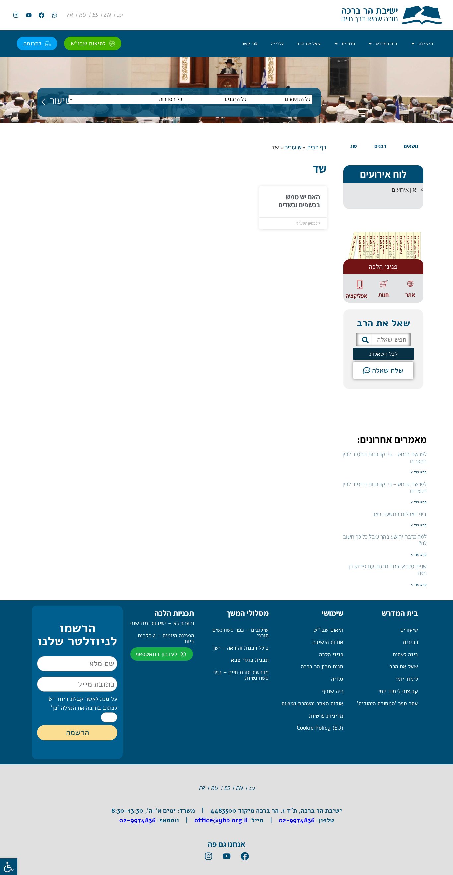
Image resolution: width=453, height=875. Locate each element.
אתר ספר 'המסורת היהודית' (387, 703)
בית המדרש (386, 43)
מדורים (348, 43)
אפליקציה (356, 295)
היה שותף (332, 691)
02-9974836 (297, 820)
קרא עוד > (419, 472)
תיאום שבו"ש (328, 630)
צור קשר (250, 43)
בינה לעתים (405, 654)
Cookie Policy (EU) (320, 728)
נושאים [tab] (411, 146)
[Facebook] (41, 15)
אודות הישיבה (327, 642)
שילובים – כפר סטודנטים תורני (240, 632)
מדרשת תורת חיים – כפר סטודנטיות (241, 675)
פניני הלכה (331, 654)
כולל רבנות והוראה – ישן (241, 648)
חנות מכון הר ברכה (322, 666)
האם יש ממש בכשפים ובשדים (299, 200)
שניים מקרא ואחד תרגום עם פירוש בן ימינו (388, 569)
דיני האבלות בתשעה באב (399, 514)
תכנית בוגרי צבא (250, 660)
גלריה (337, 679)
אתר (410, 294)
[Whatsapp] (54, 15)
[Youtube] (28, 15)
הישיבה (426, 43)
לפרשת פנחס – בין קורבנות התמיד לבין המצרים (385, 457)
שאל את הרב (309, 43)
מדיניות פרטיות (326, 715)
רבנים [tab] (380, 146)
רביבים (410, 642)
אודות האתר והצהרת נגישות (312, 703)
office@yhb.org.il (221, 820)
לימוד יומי (407, 679)
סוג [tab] (353, 146)
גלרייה (277, 43)
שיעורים (293, 147)
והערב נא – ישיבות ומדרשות (162, 623)
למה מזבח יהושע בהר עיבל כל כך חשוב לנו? (385, 540)
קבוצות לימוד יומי (398, 691)
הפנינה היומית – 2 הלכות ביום (166, 638)
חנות (383, 294)
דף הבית (317, 147)
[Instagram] (15, 15)
